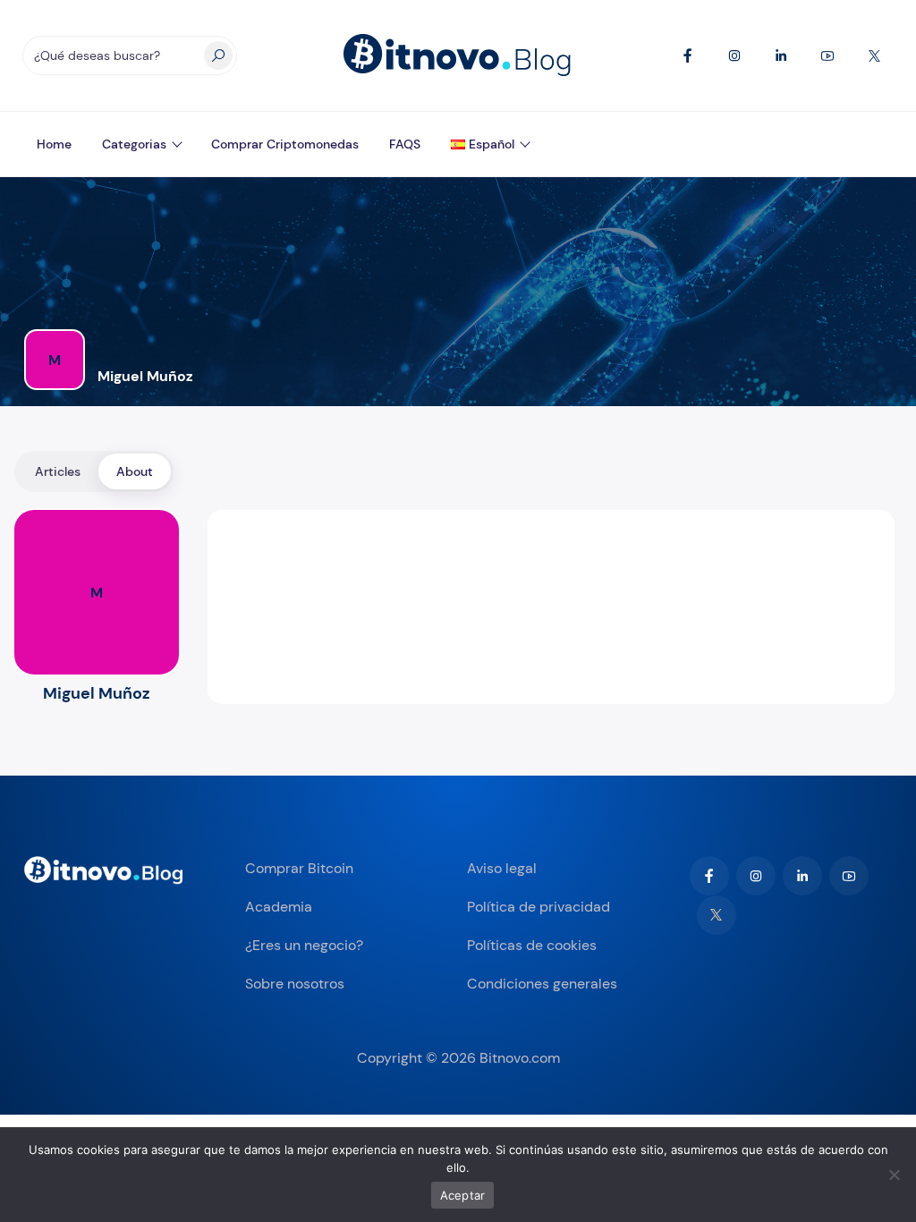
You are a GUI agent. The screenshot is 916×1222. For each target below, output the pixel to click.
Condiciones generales (542, 983)
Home (54, 144)
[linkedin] (802, 875)
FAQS (404, 144)
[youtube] (849, 875)
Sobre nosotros (294, 983)
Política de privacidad (538, 906)
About (134, 471)
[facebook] (709, 875)
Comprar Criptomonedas (285, 144)
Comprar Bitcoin (299, 868)
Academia (278, 906)
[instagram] (756, 875)
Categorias (134, 144)
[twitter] (716, 915)
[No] (894, 1175)
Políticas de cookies (532, 945)
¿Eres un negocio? (304, 945)
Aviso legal (502, 868)
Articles (58, 471)
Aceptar (463, 1195)
